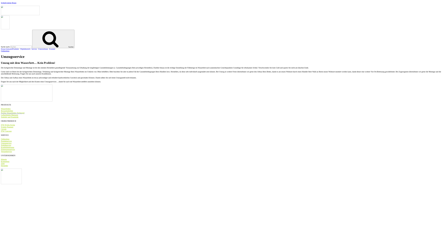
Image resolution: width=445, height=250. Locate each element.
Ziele (3, 164)
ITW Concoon (6, 131)
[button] (5, 51)
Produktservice (6, 141)
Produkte (15, 49)
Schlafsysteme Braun (8, 3)
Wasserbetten (6, 109)
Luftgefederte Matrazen (9, 115)
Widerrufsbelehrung (36, 187)
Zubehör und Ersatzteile (9, 117)
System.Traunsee (7, 127)
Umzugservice (6, 143)
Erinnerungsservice (8, 149)
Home (3, 49)
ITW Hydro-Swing (8, 125)
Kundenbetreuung (7, 147)
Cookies (48, 187)
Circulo (3, 129)
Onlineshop (5, 139)
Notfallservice (6, 145)
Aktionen (8, 49)
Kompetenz (5, 161)
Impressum (11, 187)
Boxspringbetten (7, 111)
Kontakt (52, 49)
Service (34, 49)
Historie (4, 159)
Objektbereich (25, 49)
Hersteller (4, 166)
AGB (3, 187)
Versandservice (6, 152)
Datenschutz (22, 187)
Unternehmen (43, 49)
